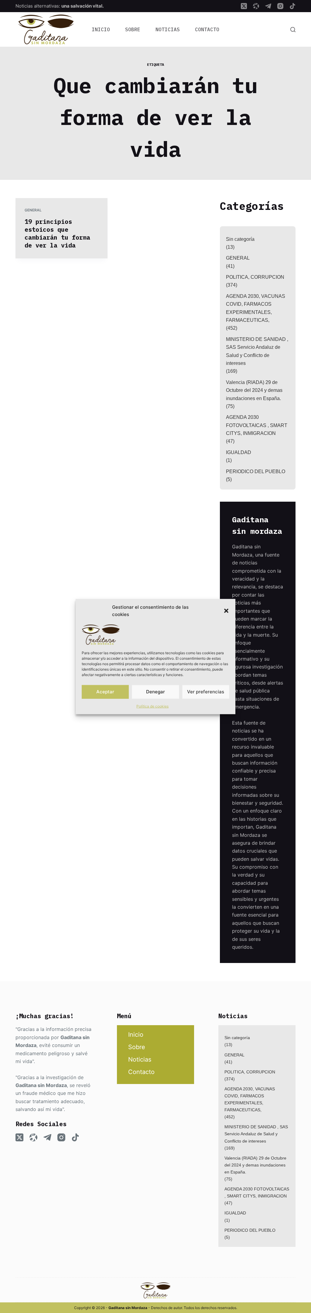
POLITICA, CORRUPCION (255, 277)
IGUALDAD (238, 452)
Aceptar (105, 692)
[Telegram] (268, 6)
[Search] (293, 29)
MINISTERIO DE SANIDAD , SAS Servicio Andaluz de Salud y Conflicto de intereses (257, 351)
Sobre (132, 29)
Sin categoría (240, 239)
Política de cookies (152, 706)
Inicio (101, 29)
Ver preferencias (205, 692)
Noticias (168, 29)
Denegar (155, 692)
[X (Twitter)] (244, 6)
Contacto (207, 29)
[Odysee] (256, 6)
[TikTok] (292, 6)
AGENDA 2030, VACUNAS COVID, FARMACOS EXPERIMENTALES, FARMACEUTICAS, (255, 308)
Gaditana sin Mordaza (41, 1085)
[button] (226, 611)
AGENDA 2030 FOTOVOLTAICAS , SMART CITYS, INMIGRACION (256, 425)
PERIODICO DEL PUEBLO (255, 471)
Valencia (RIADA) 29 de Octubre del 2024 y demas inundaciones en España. (254, 390)
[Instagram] (280, 6)
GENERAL (33, 210)
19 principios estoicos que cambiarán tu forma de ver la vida (57, 233)
